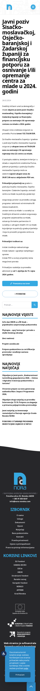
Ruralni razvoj (20, 579)
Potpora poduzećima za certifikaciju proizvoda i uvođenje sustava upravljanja (18, 352)
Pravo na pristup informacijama (20, 547)
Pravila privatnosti (20, 540)
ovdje (26, 668)
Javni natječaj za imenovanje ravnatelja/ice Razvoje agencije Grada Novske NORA (19, 413)
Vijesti (20, 526)
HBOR (20, 572)
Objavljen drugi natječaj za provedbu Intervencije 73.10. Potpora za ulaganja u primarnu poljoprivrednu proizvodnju (19, 402)
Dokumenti (20, 522)
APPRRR (20, 590)
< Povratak (20, 294)
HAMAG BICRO (20, 565)
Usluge (20, 519)
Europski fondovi (20, 583)
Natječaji (20, 529)
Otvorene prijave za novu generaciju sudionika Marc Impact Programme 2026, (18, 391)
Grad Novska (20, 593)
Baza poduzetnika (20, 533)
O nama (20, 515)
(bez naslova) (8, 338)
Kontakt (20, 537)
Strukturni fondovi (20, 575)
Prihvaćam (20, 675)
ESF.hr (20, 568)
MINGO (20, 586)
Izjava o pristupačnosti (20, 544)
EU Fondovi (20, 561)
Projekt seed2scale (10, 344)
